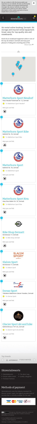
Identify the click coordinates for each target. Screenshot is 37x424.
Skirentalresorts (8, 374)
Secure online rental (9, 376)
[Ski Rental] (5, 113)
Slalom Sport (10, 262)
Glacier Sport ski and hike (17, 324)
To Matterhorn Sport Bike (14, 137)
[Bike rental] (5, 147)
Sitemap (3, 422)
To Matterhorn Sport (12, 171)
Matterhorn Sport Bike (16, 131)
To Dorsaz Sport (11, 296)
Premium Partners (9, 379)
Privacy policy (17, 422)
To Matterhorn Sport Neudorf (15, 103)
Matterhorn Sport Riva (16, 198)
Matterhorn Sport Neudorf (18, 98)
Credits (25, 422)
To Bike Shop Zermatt (13, 238)
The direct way (24, 374)
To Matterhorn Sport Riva (14, 204)
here (18, 12)
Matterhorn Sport (13, 165)
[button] (23, 58)
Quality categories (26, 376)
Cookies (9, 422)
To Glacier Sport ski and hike (15, 330)
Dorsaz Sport (10, 290)
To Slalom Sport (11, 267)
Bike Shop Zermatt (13, 232)
